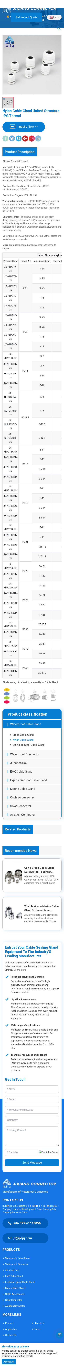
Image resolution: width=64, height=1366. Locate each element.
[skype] (19, 138)
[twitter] (12, 138)
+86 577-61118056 (27, 1223)
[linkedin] (38, 138)
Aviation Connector (22, 814)
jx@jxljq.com (22, 1238)
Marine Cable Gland (22, 788)
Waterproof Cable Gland (25, 724)
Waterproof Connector (24, 754)
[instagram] (32, 138)
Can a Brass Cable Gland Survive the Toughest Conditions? (39, 871)
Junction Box (18, 763)
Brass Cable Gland (23, 734)
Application (11, 1329)
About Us (39, 1323)
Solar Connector (20, 806)
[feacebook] (5, 138)
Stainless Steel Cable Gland (28, 744)
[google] (25, 138)
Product (9, 1323)
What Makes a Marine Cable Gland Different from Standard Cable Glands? (41, 910)
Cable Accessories (22, 797)
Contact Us (11, 1335)
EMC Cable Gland (21, 771)
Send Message (32, 1162)
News (38, 1329)
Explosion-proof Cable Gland (28, 780)
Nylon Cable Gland (23, 739)
